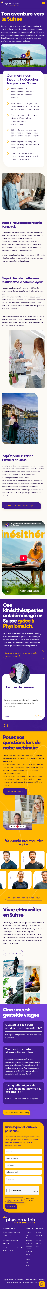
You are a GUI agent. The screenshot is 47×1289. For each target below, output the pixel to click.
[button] (4, 725)
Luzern (28, 1260)
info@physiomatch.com (10, 1241)
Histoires (28, 1249)
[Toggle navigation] (43, 3)
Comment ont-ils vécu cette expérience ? (21, 654)
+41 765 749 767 (7, 1235)
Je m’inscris (15, 791)
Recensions (29, 1246)
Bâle (27, 1262)
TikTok (37, 1246)
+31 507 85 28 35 (8, 1251)
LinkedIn (38, 1232)
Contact (28, 1254)
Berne (27, 1265)
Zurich (27, 1257)
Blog (27, 1238)
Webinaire (29, 1252)
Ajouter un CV (15, 1200)
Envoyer (11, 1206)
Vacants (28, 1232)
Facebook (39, 1241)
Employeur (29, 1243)
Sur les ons (29, 1241)
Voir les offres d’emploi (21, 505)
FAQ (27, 1235)
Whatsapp (6, 1243)
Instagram (39, 1238)
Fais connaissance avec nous (23, 897)
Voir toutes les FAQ (17, 1112)
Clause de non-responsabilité (31, 1282)
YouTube (38, 1243)
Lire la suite (13, 953)
